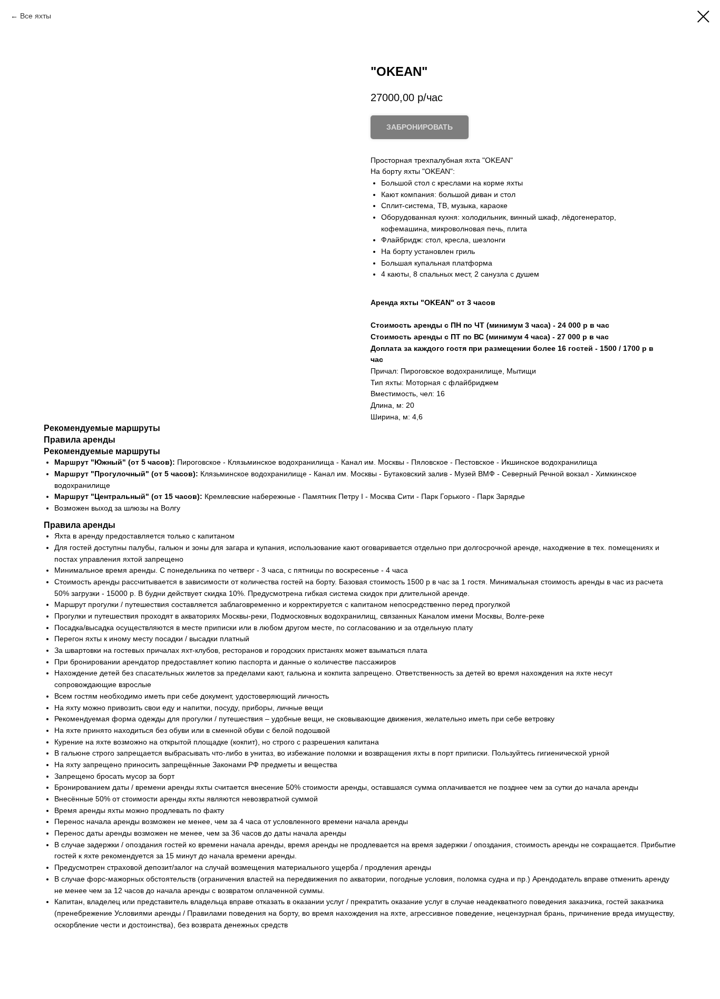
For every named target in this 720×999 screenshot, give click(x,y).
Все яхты (35, 16)
